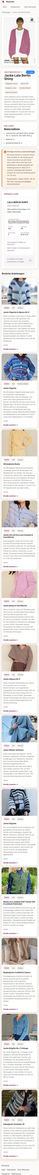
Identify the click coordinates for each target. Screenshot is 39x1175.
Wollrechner (15, 7)
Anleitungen (6, 12)
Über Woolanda (30, 7)
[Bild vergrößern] (19, 40)
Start (5, 7)
